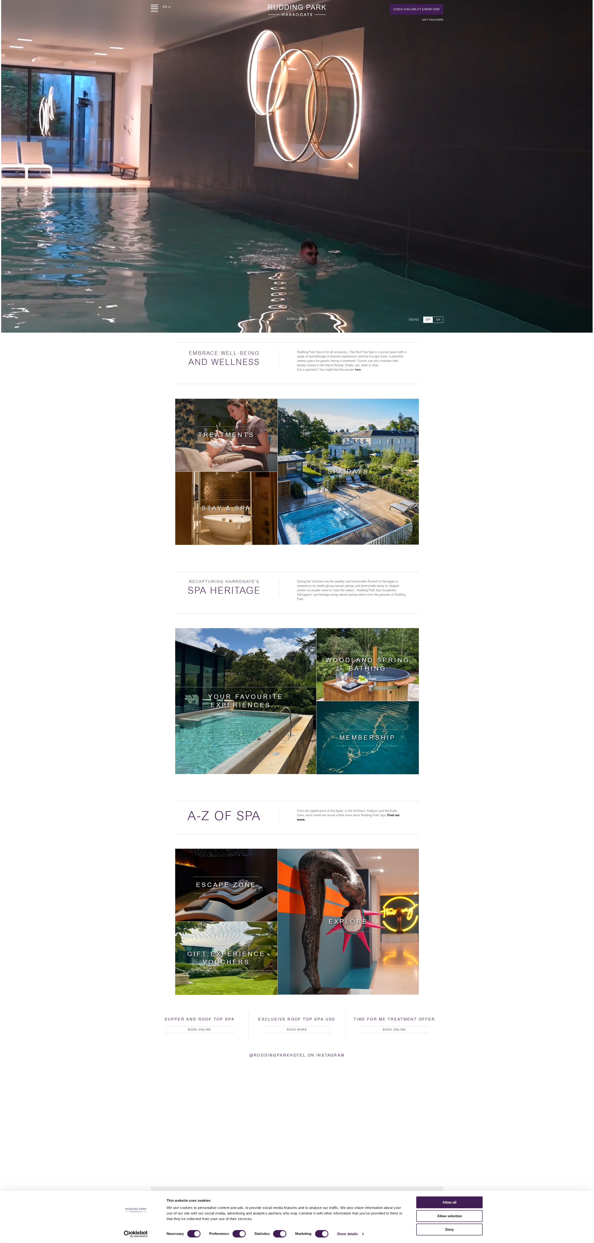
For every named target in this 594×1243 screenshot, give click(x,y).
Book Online (199, 1029)
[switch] (239, 1233)
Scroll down (297, 319)
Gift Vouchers (432, 19)
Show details (347, 1234)
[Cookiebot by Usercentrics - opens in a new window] (136, 1233)
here (358, 369)
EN (165, 7)
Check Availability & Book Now (416, 9)
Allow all (449, 1202)
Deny (449, 1229)
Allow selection (449, 1216)
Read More (297, 1029)
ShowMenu (154, 8)
